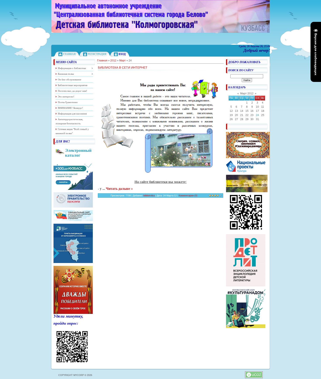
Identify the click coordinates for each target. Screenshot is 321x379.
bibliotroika (149, 195)
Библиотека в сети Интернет (122, 67)
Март (122, 60)
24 (257, 115)
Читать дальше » (119, 188)
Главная (69, 54)
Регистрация (97, 54)
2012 (113, 60)
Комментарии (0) (188, 195)
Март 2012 (247, 93)
